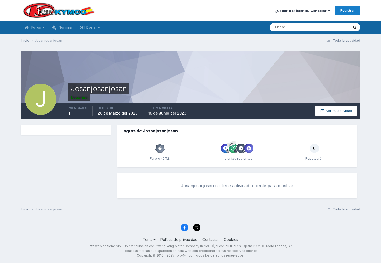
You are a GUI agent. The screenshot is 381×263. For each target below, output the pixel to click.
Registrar (347, 10)
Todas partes (331, 27)
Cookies (231, 239)
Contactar (210, 239)
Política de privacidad (178, 239)
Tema (148, 239)
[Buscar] (354, 27)
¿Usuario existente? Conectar (301, 11)
